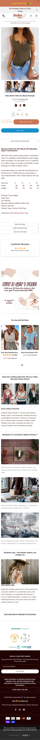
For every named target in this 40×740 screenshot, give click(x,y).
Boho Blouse (15, 213)
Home (6, 21)
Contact (28, 705)
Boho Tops (24, 213)
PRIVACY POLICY (14, 735)
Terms (4, 705)
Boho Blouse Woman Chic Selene (30, 352)
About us (35, 705)
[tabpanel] (10, 344)
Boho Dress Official (20, 15)
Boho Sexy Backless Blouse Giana (10, 352)
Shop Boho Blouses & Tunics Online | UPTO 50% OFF (22, 21)
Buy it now (20, 130)
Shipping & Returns (19, 705)
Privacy (9, 705)
